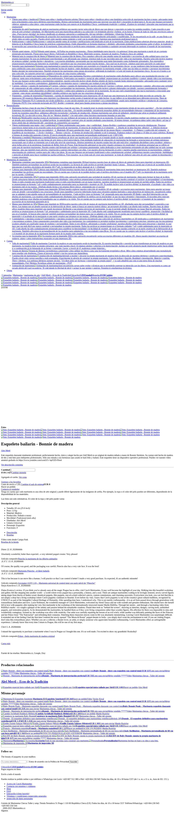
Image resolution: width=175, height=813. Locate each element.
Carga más (5, 643)
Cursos (10, 241)
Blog (9, 789)
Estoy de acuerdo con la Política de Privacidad (49, 761)
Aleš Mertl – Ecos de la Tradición (55, 275)
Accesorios (11, 49)
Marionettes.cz (7, 2)
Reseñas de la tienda (10, 542)
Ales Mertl (5, 450)
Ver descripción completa (12, 465)
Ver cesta (23, 477)
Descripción (12, 532)
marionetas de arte (32, 275)
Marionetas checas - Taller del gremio (36, 673)
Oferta (9, 270)
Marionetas (11, 17)
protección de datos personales (20, 798)
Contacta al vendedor (10, 489)
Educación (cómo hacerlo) (18, 793)
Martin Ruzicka (102, 713)
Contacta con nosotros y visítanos (21, 786)
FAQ (9, 791)
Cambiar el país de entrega (32, 484)
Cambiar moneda (18, 472)
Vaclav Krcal (98, 699)
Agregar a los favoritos (11, 482)
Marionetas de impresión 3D (19, 160)
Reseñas (10, 535)
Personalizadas (13, 105)
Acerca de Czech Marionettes (19, 784)
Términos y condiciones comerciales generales (26, 796)
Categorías (6, 275)
